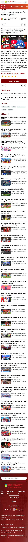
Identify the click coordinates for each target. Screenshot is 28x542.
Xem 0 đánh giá (14, 81)
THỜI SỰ (16, 6)
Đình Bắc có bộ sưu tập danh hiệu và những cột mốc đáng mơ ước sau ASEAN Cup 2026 (13, 427)
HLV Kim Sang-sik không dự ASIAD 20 (13, 179)
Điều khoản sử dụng (10, 492)
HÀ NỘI (22, 6)
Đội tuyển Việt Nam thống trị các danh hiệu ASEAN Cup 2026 (13, 464)
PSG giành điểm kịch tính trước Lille (12, 235)
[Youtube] (15, 501)
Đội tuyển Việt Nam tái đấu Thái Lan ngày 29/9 (12, 270)
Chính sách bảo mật (21, 492)
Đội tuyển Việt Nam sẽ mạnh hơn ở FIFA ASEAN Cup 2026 (13, 130)
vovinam (10, 109)
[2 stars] (5, 76)
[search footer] (3, 478)
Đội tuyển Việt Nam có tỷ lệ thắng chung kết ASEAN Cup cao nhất (13, 364)
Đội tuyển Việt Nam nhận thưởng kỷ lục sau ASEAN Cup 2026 (13, 155)
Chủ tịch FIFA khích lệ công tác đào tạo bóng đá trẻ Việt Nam (13, 330)
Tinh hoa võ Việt (6, 106)
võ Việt (13, 106)
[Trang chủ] (11, 6)
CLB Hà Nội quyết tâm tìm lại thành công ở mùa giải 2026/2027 (14, 258)
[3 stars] (9, 76)
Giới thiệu (2, 492)
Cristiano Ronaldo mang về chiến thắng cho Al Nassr (13, 212)
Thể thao (3, 9)
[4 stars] (12, 76)
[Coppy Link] (25, 24)
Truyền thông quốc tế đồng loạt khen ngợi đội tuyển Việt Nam (14, 402)
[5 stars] (15, 76)
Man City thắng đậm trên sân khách (12, 189)
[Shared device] (21, 24)
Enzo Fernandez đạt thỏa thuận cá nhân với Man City (13, 167)
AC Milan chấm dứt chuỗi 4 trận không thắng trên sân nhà (13, 200)
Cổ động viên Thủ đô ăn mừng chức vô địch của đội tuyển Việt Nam (13, 376)
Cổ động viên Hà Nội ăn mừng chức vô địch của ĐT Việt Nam (13, 440)
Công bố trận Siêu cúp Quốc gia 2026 (12, 353)
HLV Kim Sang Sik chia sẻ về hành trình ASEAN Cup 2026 (13, 294)
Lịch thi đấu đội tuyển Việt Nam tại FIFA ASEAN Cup (13, 318)
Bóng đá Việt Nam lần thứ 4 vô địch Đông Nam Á (13, 452)
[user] (25, 2)
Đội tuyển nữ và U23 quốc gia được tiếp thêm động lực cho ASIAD (13, 342)
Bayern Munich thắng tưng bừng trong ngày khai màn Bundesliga (13, 224)
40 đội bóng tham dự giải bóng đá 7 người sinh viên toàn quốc (14, 282)
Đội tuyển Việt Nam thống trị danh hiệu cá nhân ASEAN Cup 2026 (13, 414)
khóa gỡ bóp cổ (21, 106)
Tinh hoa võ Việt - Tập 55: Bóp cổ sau (14, 93)
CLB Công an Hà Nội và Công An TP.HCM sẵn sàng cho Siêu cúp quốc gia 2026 (13, 142)
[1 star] (2, 76)
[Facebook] (13, 501)
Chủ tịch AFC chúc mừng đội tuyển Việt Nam (13, 306)
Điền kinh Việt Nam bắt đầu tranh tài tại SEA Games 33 (13, 118)
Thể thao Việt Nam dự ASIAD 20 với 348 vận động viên (13, 246)
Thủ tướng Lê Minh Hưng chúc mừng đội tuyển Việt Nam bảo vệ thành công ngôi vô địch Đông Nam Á (14, 389)
